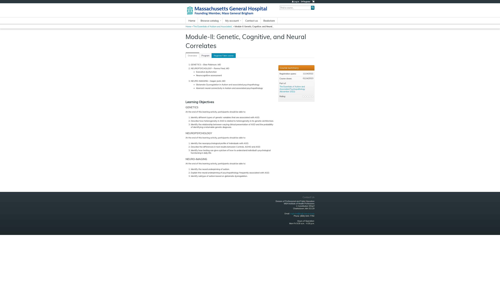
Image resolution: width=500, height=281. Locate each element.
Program (205, 55)
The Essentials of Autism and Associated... (213, 26)
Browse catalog (210, 20)
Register (306, 1)
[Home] (228, 10)
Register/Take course (224, 55)
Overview (192, 55)
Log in (296, 1)
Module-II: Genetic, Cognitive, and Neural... (254, 26)
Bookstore (269, 20)
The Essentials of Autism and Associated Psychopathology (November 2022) (292, 89)
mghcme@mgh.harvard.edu (302, 213)
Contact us (251, 20)
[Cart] (313, 2)
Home (191, 20)
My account (232, 20)
